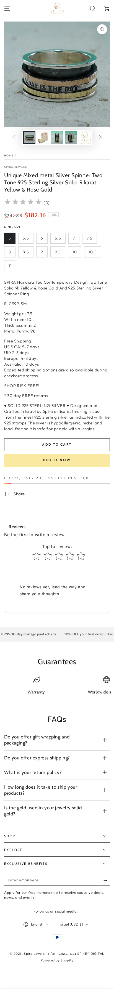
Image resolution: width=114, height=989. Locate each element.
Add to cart (57, 444)
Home (9, 155)
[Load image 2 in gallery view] (43, 137)
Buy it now (57, 460)
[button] (92, 8)
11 (10, 265)
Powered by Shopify (57, 960)
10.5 (93, 251)
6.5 (58, 238)
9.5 (58, 251)
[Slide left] (13, 138)
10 (74, 251)
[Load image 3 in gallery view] (57, 137)
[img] (23, 203)
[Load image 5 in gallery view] (85, 137)
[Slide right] (100, 138)
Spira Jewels (15, 167)
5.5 (26, 238)
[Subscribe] (106, 880)
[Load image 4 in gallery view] (71, 137)
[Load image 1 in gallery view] (29, 137)
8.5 (26, 251)
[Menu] (7, 8)
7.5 (89, 238)
